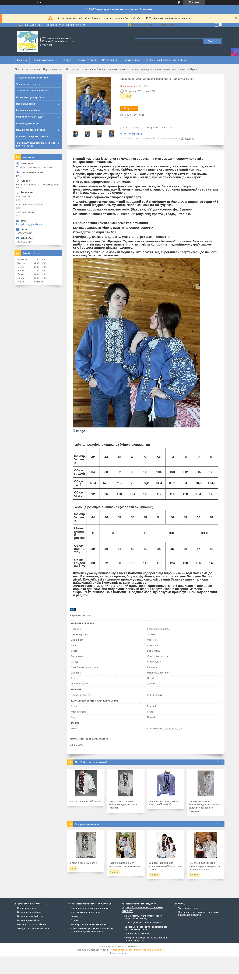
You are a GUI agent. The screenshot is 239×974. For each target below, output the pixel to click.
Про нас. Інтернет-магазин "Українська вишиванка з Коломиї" (198, 913)
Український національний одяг (33, 90)
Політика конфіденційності (150, 950)
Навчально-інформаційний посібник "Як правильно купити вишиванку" (92, 929)
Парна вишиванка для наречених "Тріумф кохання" (125, 864)
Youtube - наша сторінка (137, 933)
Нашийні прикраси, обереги (30, 130)
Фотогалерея (109, 60)
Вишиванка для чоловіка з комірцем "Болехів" (164, 802)
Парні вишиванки (25, 103)
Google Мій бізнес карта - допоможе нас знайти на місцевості (145, 928)
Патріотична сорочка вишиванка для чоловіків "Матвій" (123, 804)
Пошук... (212, 41)
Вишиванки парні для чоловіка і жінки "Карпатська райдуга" (165, 866)
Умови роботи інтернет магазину (88, 924)
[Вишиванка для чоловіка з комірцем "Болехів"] (166, 783)
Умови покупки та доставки (86, 912)
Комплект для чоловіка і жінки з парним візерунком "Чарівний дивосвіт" (204, 866)
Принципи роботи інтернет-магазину (90, 908)
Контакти (76, 916)
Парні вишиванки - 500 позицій (61, 69)
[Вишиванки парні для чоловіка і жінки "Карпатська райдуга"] (166, 845)
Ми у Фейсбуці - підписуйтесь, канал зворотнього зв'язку (143, 917)
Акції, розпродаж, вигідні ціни (32, 77)
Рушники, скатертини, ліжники (32, 136)
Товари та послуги (42, 60)
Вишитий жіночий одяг (28, 110)
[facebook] (71, 610)
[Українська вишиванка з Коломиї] (27, 41)
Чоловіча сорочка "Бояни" (83, 862)
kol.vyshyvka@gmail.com (29, 224)
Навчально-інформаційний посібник (166, 60)
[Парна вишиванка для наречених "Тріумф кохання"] (126, 845)
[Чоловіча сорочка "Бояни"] (86, 845)
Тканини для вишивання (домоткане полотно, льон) (35, 144)
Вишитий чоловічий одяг (29, 116)
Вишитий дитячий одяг (28, 123)
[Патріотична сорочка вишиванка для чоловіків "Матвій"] (126, 783)
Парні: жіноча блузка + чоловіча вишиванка (106, 69)
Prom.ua (136, 946)
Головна (22, 60)
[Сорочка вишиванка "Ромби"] (86, 783)
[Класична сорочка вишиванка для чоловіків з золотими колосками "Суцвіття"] (206, 783)
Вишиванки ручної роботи (30, 97)
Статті (74, 920)
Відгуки (68, 60)
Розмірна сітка (131, 60)
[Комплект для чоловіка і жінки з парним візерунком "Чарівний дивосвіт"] (206, 845)
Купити (131, 108)
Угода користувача (188, 908)
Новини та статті (87, 60)
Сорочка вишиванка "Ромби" (85, 800)
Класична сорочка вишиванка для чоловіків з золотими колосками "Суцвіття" (204, 805)
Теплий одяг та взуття (28, 84)
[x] (74, 610)
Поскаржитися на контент (123, 950)
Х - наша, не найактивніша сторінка (143, 922)
